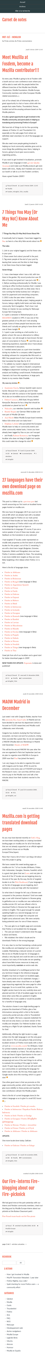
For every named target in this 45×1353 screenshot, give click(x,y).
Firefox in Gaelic (11, 591)
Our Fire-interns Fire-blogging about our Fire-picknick (21, 1188)
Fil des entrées (9, 41)
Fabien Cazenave (11, 399)
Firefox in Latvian (12, 622)
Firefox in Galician (12, 594)
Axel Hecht (9, 417)
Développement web (15, 1328)
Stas (4, 241)
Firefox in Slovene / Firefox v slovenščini (20, 1124)
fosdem (9, 191)
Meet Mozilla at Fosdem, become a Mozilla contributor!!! (20, 64)
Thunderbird (11, 1309)
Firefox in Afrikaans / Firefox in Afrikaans (21, 1131)
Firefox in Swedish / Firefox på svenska (20, 1106)
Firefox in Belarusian (13, 578)
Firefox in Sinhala (11, 638)
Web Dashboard (21, 882)
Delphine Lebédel (12, 423)
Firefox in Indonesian (13, 606)
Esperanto (28, 663)
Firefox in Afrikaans (12, 572)
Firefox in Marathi (12, 628)
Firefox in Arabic (11, 575)
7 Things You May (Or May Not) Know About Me (20, 219)
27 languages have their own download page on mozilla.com (22, 486)
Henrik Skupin (10, 411)
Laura (27, 873)
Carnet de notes (14, 19)
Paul (16, 758)
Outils (9, 1305)
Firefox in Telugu (11, 647)
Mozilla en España (13, 1351)
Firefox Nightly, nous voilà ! (17, 1281)
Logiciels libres (12, 1338)
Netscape (10, 1325)
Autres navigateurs (14, 1331)
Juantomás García (11, 387)
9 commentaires (26, 1158)
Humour (10, 1348)
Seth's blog (35, 837)
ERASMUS (7, 317)
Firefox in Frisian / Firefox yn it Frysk (19, 1128)
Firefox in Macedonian (13, 625)
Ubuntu (10, 1341)
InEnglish (16, 191)
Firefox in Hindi (11, 603)
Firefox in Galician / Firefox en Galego (20, 1145)
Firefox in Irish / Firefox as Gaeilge (18, 1115)
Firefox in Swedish (12, 644)
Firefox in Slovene (12, 641)
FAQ (8, 1318)
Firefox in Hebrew (12, 600)
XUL (14, 792)
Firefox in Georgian (12, 613)
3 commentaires (27, 453)
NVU (8, 1322)
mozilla (26, 191)
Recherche (6, 1256)
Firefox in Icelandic (12, 609)
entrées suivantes (18, 1244)
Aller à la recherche (22, 11)
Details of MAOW (22, 744)
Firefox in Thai (10, 650)
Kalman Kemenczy (20, 435)
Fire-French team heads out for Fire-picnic (18, 1216)
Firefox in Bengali (12, 581)
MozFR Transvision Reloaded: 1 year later (22, 1278)
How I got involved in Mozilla (18, 1274)
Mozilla (9, 188)
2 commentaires (26, 678)
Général (15, 453)
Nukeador (8, 408)
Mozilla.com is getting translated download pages (21, 822)
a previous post (28, 501)
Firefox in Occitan (12, 631)
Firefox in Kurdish (12, 619)
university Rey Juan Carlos (15, 719)
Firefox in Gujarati (12, 597)
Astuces (10, 1344)
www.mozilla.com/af (19, 1045)
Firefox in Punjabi (12, 634)
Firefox (9, 1312)
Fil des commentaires (24, 41)
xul (15, 795)
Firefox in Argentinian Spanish (17, 584)
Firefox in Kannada (12, 616)
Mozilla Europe (10, 1228)
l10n (21, 191)
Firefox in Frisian (11, 587)
